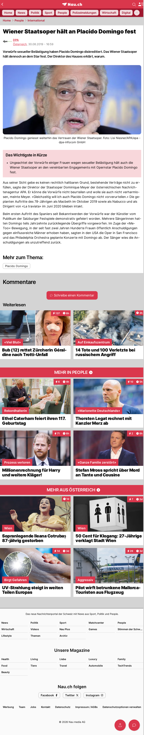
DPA (16, 40)
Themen (35, 635)
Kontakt (45, 706)
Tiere (34, 665)
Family (122, 659)
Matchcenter (96, 622)
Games (93, 629)
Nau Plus (65, 629)
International (36, 20)
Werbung (8, 706)
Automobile (96, 665)
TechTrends (125, 665)
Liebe (63, 659)
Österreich (20, 44)
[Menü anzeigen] (141, 4)
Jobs (33, 706)
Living (34, 659)
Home (7, 20)
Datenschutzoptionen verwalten (122, 706)
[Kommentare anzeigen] (134, 725)
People (19, 20)
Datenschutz (62, 706)
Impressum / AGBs (86, 706)
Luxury (93, 659)
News (4, 622)
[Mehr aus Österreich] (72, 490)
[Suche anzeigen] (134, 4)
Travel (63, 665)
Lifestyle (6, 635)
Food (4, 665)
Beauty (5, 672)
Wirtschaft (7, 629)
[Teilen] (120, 725)
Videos (35, 629)
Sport (63, 622)
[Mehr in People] (72, 372)
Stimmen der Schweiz (131, 629)
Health (5, 659)
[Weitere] (137, 12)
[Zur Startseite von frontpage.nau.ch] (72, 4)
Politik (34, 622)
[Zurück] (2, 4)
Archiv (63, 635)
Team (22, 706)
